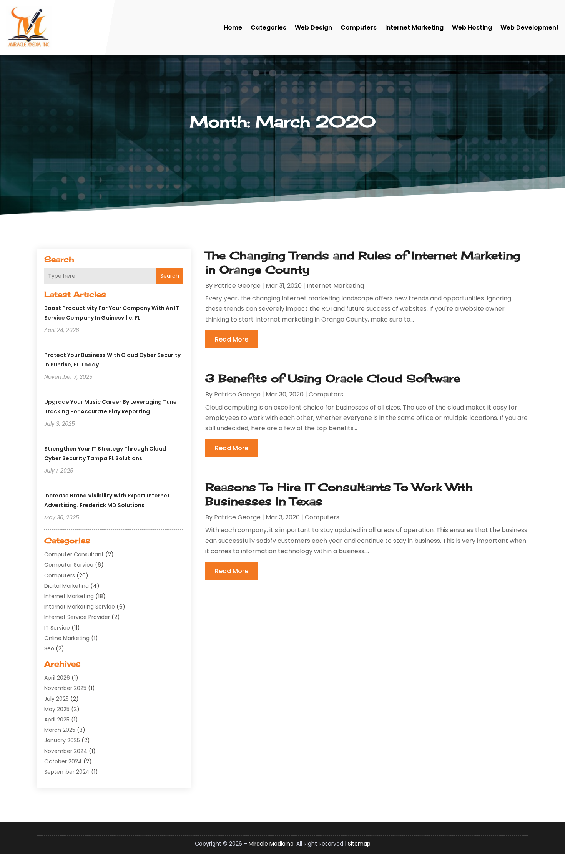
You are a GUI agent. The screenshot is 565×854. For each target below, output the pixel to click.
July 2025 (56, 699)
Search (169, 276)
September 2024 (67, 772)
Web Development (529, 27)
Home (233, 27)
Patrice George (237, 285)
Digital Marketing (66, 586)
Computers (359, 27)
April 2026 (57, 678)
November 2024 (65, 751)
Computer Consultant (74, 554)
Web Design (313, 27)
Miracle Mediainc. (272, 843)
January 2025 (62, 740)
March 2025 (59, 730)
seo (49, 648)
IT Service (57, 628)
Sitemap (359, 843)
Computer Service (68, 565)
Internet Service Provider (77, 617)
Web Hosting (472, 27)
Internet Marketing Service (79, 606)
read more (231, 339)
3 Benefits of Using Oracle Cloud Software (332, 378)
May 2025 (57, 709)
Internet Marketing (414, 27)
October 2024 (63, 761)
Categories (268, 27)
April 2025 (57, 719)
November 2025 (65, 688)
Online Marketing (67, 638)
